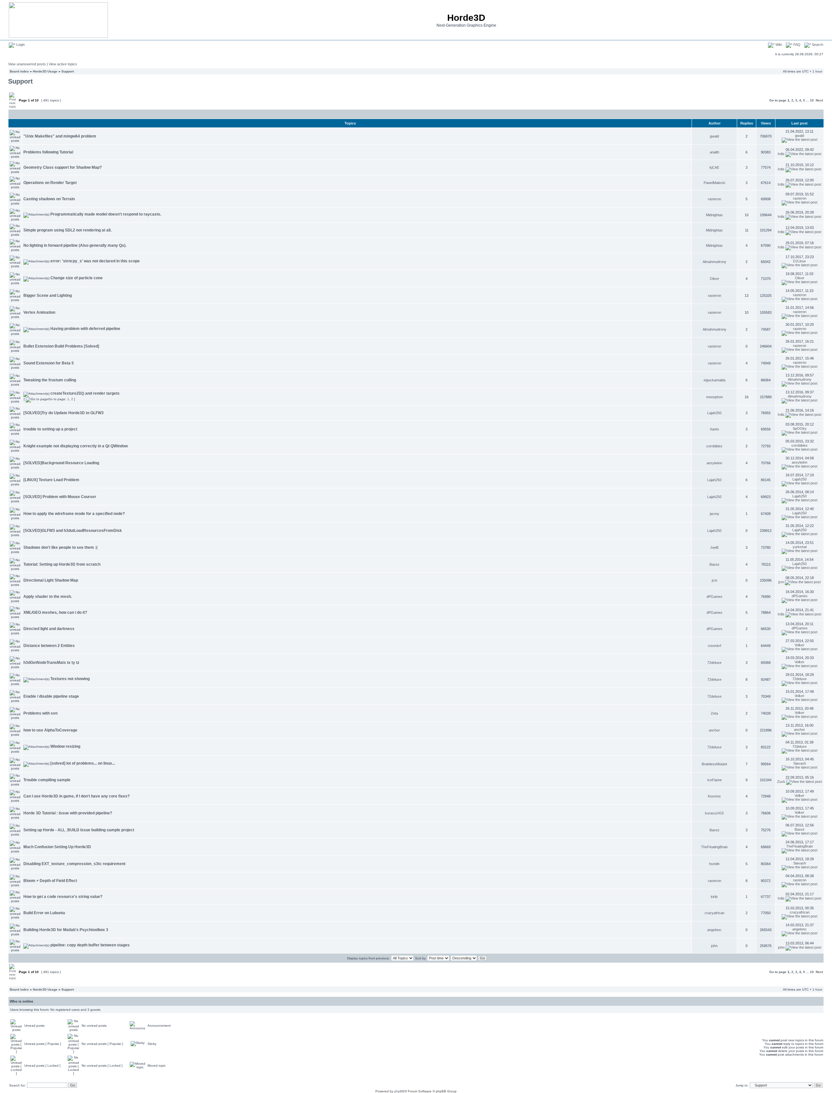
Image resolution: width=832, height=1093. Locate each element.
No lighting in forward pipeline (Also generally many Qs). (74, 245)
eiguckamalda (714, 380)
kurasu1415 (714, 813)
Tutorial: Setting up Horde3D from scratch (61, 564)
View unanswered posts (27, 64)
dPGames (714, 597)
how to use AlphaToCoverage (50, 730)
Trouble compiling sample (47, 780)
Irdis (781, 154)
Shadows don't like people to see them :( (60, 547)
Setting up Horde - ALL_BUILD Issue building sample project (78, 830)
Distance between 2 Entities (49, 645)
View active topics (63, 64)
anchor (714, 730)
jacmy (714, 514)
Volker (799, 645)
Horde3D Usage (45, 71)
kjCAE (714, 167)
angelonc (714, 930)
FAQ (796, 44)
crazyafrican (714, 913)
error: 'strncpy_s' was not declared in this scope (95, 261)
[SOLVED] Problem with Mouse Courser (59, 496)
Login (20, 44)
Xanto (714, 429)
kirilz (714, 897)
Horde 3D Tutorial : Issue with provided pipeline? (67, 813)
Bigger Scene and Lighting (47, 295)
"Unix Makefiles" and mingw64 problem (59, 136)
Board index (19, 71)
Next (819, 100)
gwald (714, 136)
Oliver (714, 279)
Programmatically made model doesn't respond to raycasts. (105, 214)
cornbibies (714, 446)
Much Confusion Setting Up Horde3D (57, 847)
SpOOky (800, 428)
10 (812, 100)
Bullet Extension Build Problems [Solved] (61, 346)
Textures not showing (70, 679)
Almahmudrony (714, 262)
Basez (714, 564)
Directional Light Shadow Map (50, 580)
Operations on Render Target (50, 182)
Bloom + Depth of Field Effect (50, 880)
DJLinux (799, 261)
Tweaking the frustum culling (49, 380)
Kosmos (714, 796)
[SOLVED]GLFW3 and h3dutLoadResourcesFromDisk (72, 530)
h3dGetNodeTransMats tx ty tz (51, 662)
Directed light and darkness (48, 628)
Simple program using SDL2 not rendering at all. (67, 230)
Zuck (781, 782)
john (714, 946)
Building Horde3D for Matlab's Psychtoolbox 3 (65, 930)
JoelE (714, 547)
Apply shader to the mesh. (47, 596)
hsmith (714, 864)
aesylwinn (714, 463)
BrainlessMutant (714, 764)
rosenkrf (714, 646)
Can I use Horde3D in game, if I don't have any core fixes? (76, 796)
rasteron (714, 199)
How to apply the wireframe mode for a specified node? (74, 513)
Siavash (799, 763)
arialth (714, 152)
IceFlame (714, 780)
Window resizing (65, 746)
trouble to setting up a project (50, 429)
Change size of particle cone (76, 278)
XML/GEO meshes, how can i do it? (55, 612)
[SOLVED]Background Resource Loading (61, 463)
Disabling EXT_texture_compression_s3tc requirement (74, 864)
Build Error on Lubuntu (44, 913)
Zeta (714, 713)
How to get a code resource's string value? (62, 896)
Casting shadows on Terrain (49, 199)
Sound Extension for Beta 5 (48, 363)
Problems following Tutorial (48, 152)
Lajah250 (714, 413)
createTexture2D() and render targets (85, 393)
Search (817, 44)
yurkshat (800, 547)
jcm (714, 580)
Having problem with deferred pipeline (85, 328)
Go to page (777, 100)
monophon (714, 397)
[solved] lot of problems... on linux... (82, 763)
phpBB (399, 1091)
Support (67, 71)
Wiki (778, 44)
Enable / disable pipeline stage (51, 696)
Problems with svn (40, 713)
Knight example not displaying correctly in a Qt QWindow (75, 446)
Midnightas (714, 215)
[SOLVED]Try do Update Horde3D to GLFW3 (63, 413)
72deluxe (714, 663)
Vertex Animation (39, 312)
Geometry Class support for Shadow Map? (62, 167)
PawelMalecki (714, 183)
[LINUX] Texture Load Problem (51, 480)
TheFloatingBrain (714, 847)
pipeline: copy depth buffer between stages (90, 945)
